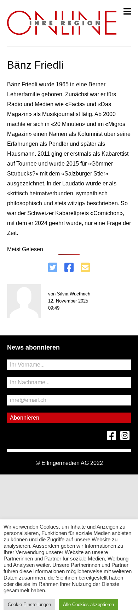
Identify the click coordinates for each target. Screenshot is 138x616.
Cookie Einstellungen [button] (29, 604)
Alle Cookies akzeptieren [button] (88, 604)
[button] (127, 11)
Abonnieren (24, 418)
